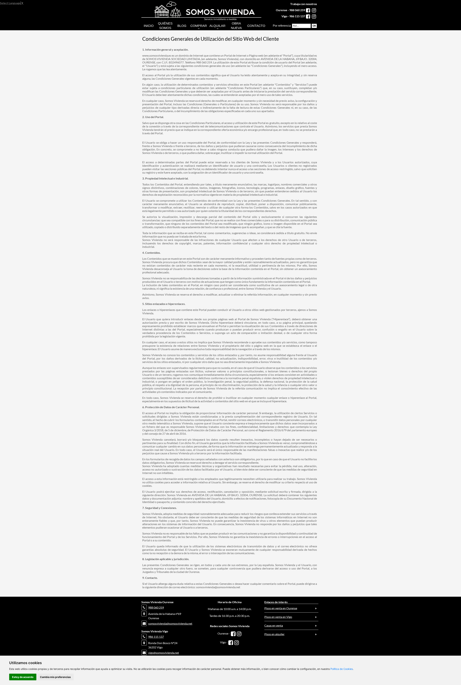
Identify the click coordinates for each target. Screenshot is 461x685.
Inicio (149, 26)
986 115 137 (156, 636)
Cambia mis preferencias (55, 677)
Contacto (256, 26)
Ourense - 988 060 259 (290, 10)
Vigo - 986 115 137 (293, 16)
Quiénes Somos (165, 26)
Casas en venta (273, 625)
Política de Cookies (341, 668)
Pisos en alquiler (274, 634)
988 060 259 (156, 607)
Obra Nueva (236, 26)
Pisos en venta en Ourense (280, 608)
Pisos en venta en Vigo (278, 617)
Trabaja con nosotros (303, 4)
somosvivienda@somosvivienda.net (170, 623)
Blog (181, 26)
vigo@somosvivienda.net (163, 652)
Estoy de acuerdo (22, 677)
